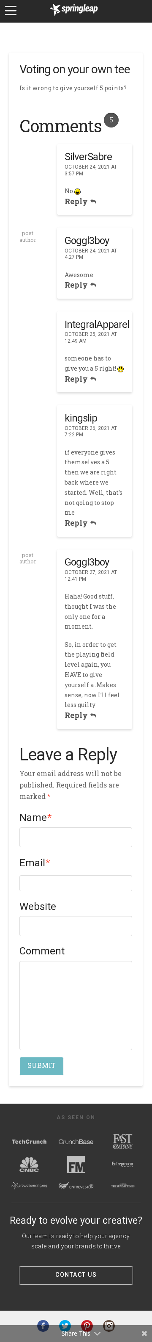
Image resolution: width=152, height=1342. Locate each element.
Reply (77, 201)
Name (35, 817)
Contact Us (76, 1274)
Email (35, 862)
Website (37, 906)
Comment (42, 951)
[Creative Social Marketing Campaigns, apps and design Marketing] (74, 17)
